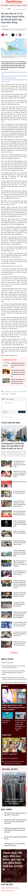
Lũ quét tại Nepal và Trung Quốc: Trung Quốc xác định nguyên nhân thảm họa (19, 503)
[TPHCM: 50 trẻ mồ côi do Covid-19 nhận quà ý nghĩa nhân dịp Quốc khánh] (6, 474)
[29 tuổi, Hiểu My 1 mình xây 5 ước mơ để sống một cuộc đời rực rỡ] (6, 625)
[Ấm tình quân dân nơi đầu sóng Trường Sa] (6, 493)
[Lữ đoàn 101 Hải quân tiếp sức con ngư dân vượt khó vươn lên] (6, 595)
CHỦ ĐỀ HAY (7, 884)
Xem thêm (14, 653)
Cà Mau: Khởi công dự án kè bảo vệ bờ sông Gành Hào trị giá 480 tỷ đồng (19, 553)
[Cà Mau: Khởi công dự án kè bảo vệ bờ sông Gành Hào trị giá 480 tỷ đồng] (6, 553)
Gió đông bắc (5, 393)
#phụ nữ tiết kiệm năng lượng (9, 888)
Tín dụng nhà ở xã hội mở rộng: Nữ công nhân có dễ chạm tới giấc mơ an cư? (12, 446)
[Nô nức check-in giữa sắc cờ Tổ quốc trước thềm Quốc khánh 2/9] (6, 513)
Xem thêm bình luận (6, 417)
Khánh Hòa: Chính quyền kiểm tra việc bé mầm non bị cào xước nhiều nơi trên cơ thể (15, 821)
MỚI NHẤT (6, 5)
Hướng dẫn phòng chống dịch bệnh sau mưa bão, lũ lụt (14, 73)
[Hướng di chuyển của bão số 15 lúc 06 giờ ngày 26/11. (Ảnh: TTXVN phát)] (14, 47)
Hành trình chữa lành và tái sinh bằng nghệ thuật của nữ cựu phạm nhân (20, 523)
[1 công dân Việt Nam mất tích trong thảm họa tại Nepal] (6, 605)
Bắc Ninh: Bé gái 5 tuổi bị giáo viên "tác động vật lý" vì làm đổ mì (15, 814)
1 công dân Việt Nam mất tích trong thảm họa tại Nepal (19, 604)
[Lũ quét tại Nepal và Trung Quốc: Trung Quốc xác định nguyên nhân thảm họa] (6, 503)
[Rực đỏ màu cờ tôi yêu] (6, 484)
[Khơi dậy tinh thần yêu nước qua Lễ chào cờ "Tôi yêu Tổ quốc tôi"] (6, 644)
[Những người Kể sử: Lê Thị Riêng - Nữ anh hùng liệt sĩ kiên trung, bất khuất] (14, 696)
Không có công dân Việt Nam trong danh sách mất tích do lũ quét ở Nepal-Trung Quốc (14, 678)
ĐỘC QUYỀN (11, 5)
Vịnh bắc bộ (13, 393)
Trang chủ (3, 8)
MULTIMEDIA (18, 5)
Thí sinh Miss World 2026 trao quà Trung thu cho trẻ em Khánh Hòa (13, 666)
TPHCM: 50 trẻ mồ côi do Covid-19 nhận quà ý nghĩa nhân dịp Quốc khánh (20, 474)
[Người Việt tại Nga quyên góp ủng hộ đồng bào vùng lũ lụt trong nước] (6, 380)
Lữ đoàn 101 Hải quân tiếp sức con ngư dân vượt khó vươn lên (19, 594)
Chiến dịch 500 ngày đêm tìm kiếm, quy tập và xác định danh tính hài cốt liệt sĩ (13, 861)
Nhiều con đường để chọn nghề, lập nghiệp (19, 532)
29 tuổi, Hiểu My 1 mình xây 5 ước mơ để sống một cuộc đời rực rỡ (20, 624)
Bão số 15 (15, 391)
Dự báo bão (7, 391)
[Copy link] (23, 34)
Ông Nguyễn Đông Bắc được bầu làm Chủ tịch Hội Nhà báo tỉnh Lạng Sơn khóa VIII (14, 830)
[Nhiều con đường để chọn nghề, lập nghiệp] (6, 533)
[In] (20, 34)
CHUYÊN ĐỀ (24, 5)
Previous (2, 789)
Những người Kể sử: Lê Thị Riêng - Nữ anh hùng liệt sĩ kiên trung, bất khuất (13, 707)
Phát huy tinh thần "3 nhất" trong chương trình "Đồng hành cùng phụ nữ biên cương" (20, 725)
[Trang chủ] (2, 5)
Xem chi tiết (8, 879)
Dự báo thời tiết (23, 391)
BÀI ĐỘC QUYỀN (10, 769)
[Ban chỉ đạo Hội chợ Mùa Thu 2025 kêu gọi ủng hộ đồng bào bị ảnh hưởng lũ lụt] (6, 371)
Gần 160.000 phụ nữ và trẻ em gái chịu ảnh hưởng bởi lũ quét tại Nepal (14, 801)
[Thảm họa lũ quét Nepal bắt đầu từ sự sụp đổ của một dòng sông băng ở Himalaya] (6, 614)
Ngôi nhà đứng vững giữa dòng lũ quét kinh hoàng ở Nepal (19, 542)
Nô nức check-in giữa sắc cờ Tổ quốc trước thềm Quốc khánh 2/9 (19, 512)
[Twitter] (12, 34)
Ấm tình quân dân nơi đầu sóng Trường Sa (19, 492)
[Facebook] (6, 34)
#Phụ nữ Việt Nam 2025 (8, 890)
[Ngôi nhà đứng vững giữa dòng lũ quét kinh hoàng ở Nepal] (6, 543)
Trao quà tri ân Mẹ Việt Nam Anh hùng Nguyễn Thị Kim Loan (19, 633)
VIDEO (5, 686)
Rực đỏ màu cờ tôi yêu (19, 481)
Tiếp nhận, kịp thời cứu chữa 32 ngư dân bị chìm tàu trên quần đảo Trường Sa (20, 563)
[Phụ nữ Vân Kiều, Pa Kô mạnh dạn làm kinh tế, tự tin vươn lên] (6, 573)
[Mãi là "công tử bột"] (14, 745)
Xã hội (8, 8)
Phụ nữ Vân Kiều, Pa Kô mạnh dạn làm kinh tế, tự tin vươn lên (20, 572)
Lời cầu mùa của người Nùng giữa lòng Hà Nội (15, 838)
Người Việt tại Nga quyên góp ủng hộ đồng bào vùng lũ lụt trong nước (14, 80)
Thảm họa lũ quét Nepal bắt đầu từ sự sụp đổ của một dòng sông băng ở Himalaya (20, 614)
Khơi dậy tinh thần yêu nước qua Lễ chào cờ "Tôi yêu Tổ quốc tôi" (19, 643)
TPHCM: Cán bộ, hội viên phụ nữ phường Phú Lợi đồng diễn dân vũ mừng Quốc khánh (13, 672)
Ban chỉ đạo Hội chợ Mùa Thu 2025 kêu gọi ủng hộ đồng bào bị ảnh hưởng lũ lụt (14, 76)
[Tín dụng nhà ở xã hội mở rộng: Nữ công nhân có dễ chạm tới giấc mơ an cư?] (14, 433)
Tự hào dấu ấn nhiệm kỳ (6, 721)
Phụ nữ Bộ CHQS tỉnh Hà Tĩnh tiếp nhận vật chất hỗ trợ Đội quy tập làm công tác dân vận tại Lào (19, 584)
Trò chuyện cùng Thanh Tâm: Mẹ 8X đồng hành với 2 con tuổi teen (14, 762)
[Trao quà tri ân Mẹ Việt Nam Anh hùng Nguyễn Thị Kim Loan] (6, 634)
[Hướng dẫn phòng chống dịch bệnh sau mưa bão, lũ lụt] (6, 364)
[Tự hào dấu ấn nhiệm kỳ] (7, 715)
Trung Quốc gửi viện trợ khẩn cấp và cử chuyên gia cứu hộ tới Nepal (19, 463)
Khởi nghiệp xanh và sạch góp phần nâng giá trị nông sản (14, 844)
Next (25, 789)
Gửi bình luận (22, 411)
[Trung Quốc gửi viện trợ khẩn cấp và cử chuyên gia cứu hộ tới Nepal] (6, 463)
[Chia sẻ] (16, 34)
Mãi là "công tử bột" (7, 662)
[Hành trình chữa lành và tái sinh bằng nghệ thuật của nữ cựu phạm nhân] (6, 523)
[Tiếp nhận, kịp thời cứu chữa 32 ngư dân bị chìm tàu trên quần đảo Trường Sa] (6, 563)
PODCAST (6, 735)
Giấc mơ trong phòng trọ (11, 758)
